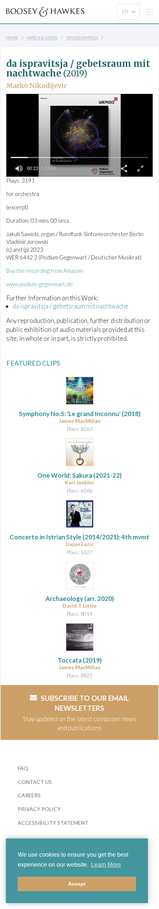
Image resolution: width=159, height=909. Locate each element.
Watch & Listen (42, 37)
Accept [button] (77, 884)
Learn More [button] (106, 864)
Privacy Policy (39, 809)
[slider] (79, 157)
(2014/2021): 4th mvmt (79, 537)
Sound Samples (82, 37)
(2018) (80, 414)
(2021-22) (79, 475)
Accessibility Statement (53, 823)
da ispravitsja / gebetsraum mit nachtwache (70, 306)
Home (12, 37)
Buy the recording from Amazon (44, 270)
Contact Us (35, 782)
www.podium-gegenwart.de (39, 284)
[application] (79, 135)
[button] (124, 168)
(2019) (80, 660)
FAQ (23, 768)
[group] (19, 168)
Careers (29, 795)
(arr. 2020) (79, 598)
